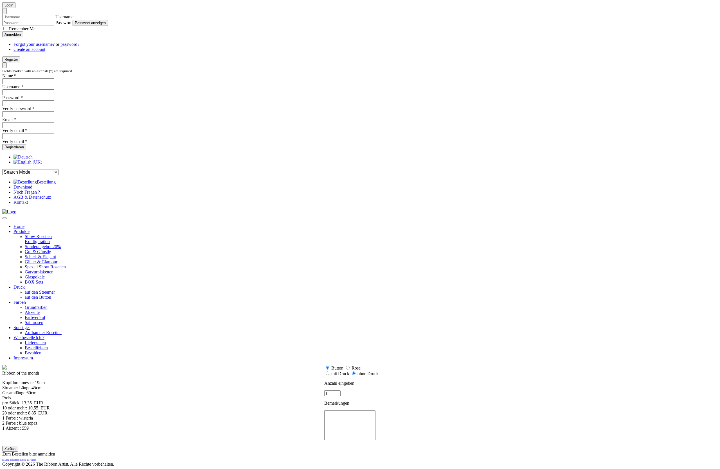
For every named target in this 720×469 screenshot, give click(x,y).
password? (69, 44)
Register (11, 59)
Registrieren (14, 147)
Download (23, 187)
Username (64, 16)
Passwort (63, 22)
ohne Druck (368, 373)
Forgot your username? (35, 44)
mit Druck (340, 373)
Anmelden (12, 34)
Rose (356, 368)
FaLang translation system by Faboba (19, 460)
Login (8, 5)
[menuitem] (19, 226)
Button (337, 368)
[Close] (4, 11)
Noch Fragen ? (27, 192)
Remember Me (21, 28)
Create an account (29, 49)
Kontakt (21, 202)
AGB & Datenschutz (32, 197)
